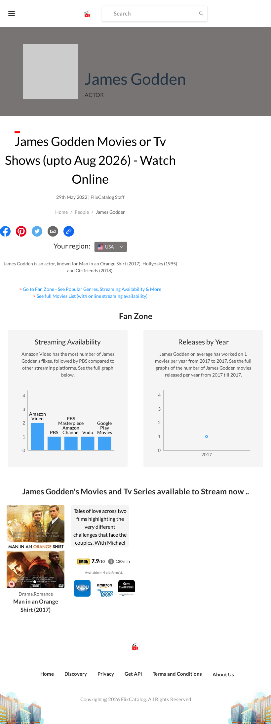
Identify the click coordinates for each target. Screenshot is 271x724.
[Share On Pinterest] (21, 231)
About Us (223, 674)
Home (61, 212)
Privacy (105, 674)
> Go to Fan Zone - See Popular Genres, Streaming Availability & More (90, 289)
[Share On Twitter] (37, 231)
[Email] (53, 231)
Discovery (75, 674)
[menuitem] (47, 677)
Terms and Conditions (177, 674)
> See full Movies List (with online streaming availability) (90, 296)
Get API (133, 674)
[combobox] (110, 247)
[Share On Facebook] (5, 231)
